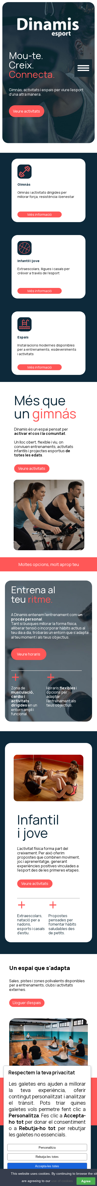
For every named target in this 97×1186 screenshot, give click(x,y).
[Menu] (83, 68)
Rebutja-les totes (47, 1157)
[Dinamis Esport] (48, 37)
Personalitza (47, 1147)
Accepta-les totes (47, 1166)
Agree (86, 1181)
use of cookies (62, 1181)
